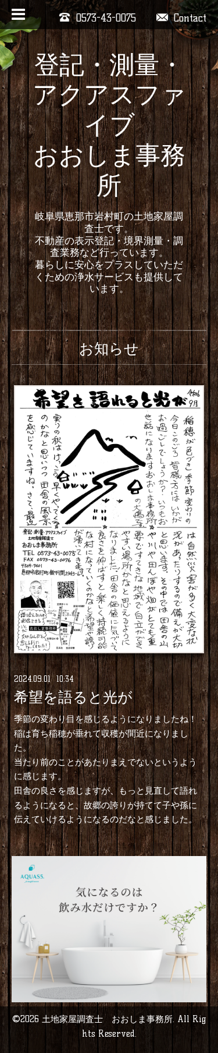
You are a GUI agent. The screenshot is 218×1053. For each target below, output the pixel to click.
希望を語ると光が (73, 697)
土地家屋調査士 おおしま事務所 (107, 1018)
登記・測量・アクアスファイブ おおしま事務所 (109, 124)
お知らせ (109, 348)
